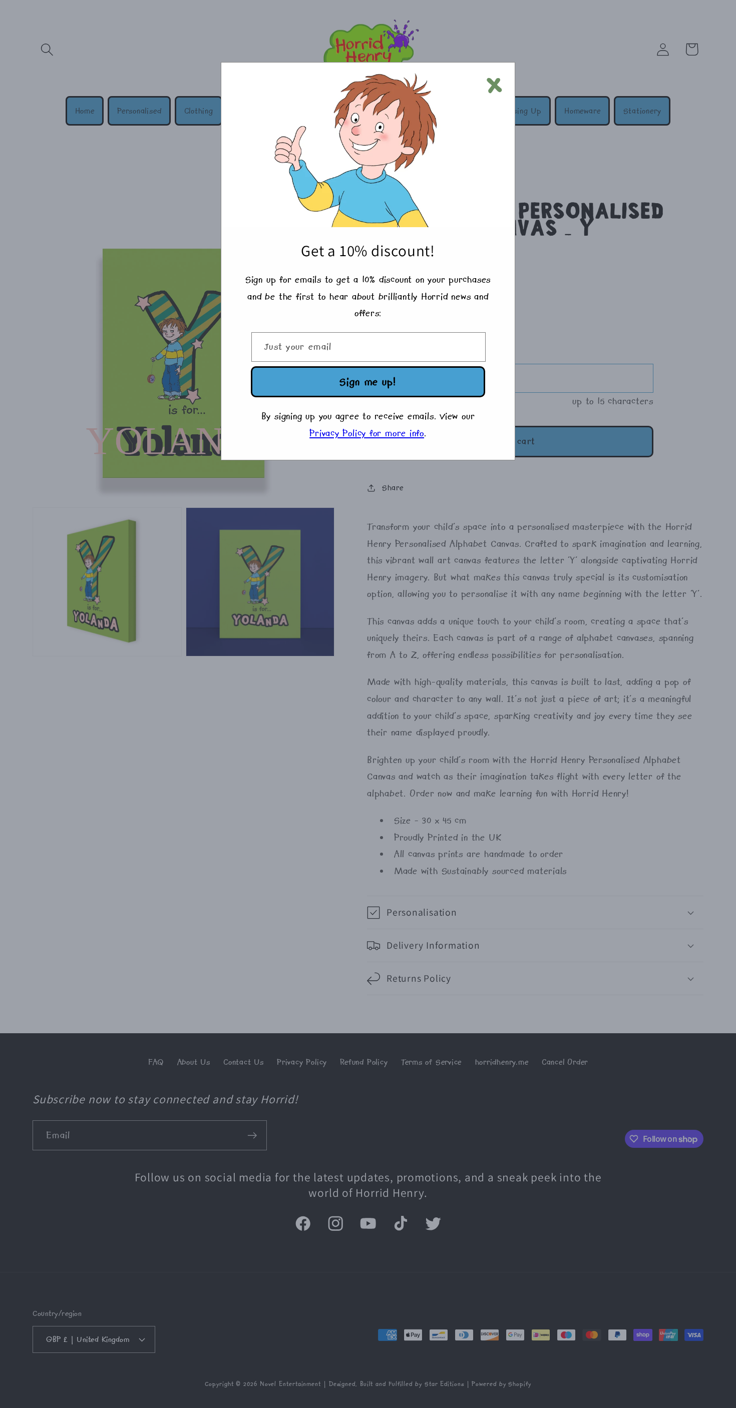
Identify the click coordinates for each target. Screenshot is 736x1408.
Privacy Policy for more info (366, 433)
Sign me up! (367, 381)
